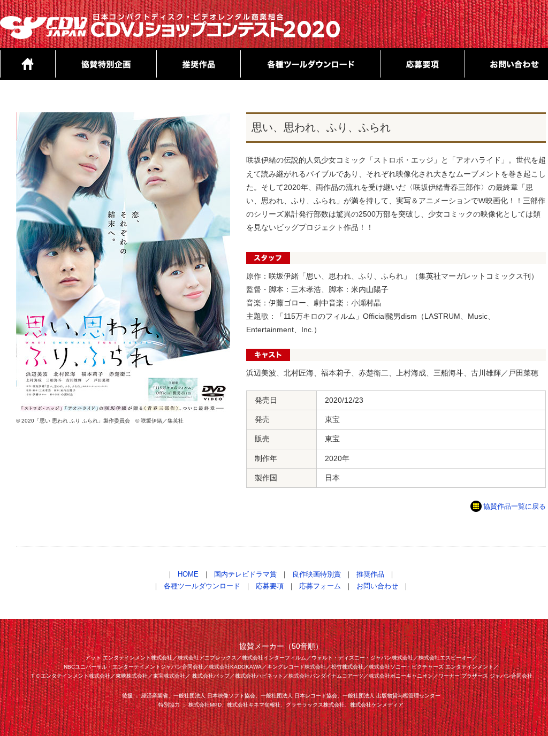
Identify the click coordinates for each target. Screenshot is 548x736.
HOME (188, 574)
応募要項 (270, 586)
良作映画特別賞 (316, 574)
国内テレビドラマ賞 (245, 574)
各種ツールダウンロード (202, 586)
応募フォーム (320, 586)
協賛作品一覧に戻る (514, 506)
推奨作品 (370, 574)
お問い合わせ (377, 586)
